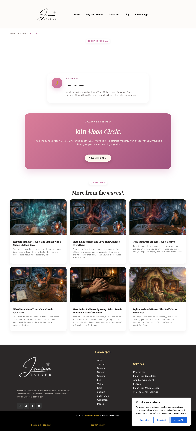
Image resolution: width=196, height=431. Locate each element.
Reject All (161, 420)
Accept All (178, 420)
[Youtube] (39, 406)
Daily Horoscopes (94, 14)
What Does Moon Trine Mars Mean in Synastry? (33, 311)
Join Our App (141, 14)
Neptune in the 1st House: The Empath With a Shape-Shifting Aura (37, 243)
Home (77, 14)
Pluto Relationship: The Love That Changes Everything (96, 243)
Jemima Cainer (91, 415)
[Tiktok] (26, 406)
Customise (144, 420)
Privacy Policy (98, 424)
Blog (127, 14)
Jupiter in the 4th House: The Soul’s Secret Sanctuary (155, 311)
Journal (22, 33)
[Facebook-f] (32, 406)
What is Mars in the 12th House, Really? (154, 241)
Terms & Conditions (41, 424)
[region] (161, 412)
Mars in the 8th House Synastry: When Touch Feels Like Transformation (97, 311)
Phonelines (114, 14)
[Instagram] (20, 406)
